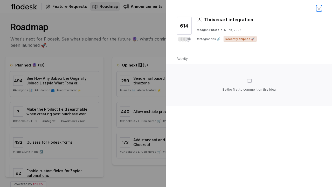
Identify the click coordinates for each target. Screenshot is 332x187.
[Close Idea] (319, 8)
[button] (184, 39)
